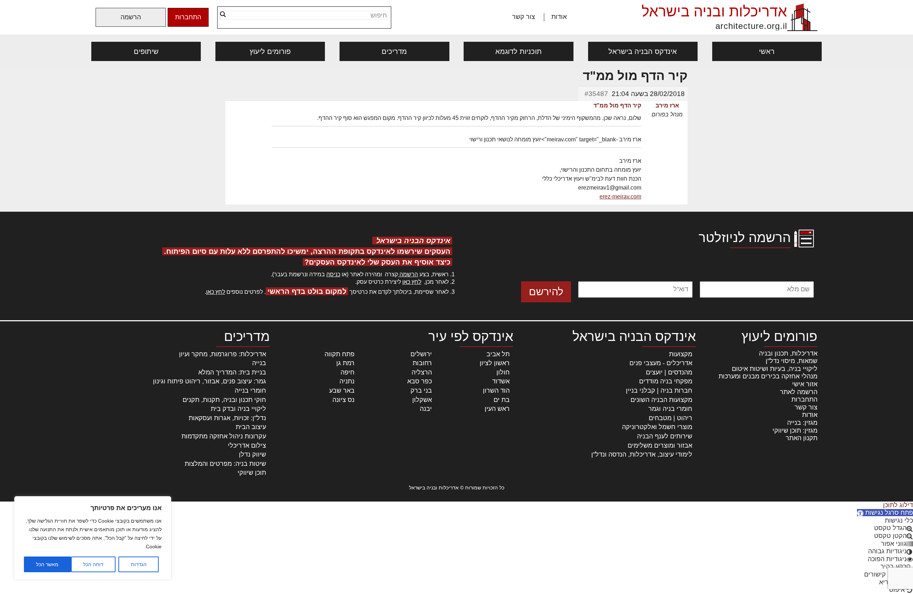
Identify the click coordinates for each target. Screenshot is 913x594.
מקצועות (680, 354)
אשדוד (501, 381)
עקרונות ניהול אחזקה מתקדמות (224, 436)
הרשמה (131, 17)
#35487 (596, 93)
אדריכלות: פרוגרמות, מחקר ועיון (222, 354)
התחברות (188, 17)
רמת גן (345, 363)
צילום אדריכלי (247, 445)
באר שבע (342, 390)
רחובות (422, 363)
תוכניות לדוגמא (518, 51)
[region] (92, 538)
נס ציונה (343, 399)
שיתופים (146, 51)
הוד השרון (496, 390)
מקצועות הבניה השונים (661, 399)
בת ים (502, 399)
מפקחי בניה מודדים (665, 381)
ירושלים (421, 354)
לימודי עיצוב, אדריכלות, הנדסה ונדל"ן (641, 454)
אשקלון (422, 399)
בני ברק (421, 390)
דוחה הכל (93, 564)
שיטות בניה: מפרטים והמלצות (225, 463)
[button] (885, 512)
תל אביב (498, 354)
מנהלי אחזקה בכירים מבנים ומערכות (768, 376)
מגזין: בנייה (802, 422)
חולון (503, 372)
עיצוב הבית (251, 427)
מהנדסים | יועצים (669, 372)
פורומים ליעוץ (270, 51)
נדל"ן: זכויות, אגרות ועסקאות (227, 418)
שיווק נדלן (252, 454)
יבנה (426, 408)
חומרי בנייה (250, 390)
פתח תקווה (340, 354)
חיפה (348, 372)
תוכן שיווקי (252, 472)
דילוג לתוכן (898, 505)
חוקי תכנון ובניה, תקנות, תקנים (224, 399)
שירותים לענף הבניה (664, 436)
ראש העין (497, 408)
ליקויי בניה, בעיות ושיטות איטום (774, 368)
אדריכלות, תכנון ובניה (788, 353)
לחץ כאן (411, 282)
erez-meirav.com (620, 196)
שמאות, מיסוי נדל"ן (791, 360)
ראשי (767, 51)
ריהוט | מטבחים (670, 418)
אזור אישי (804, 384)
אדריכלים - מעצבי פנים (660, 363)
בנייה (259, 363)
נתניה (347, 381)
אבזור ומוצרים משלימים (660, 445)
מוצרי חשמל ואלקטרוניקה (657, 427)
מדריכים (394, 51)
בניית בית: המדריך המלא (232, 372)
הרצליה (422, 372)
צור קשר (523, 16)
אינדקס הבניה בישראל (642, 51)
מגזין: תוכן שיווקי (794, 430)
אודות (559, 16)
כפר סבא (419, 381)
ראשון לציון (495, 363)
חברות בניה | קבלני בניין (659, 390)
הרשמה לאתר (798, 392)
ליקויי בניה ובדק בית (238, 408)
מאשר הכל (47, 564)
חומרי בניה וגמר (670, 408)
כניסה (333, 274)
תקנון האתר (801, 438)
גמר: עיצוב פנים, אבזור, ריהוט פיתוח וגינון (209, 381)
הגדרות (139, 564)
